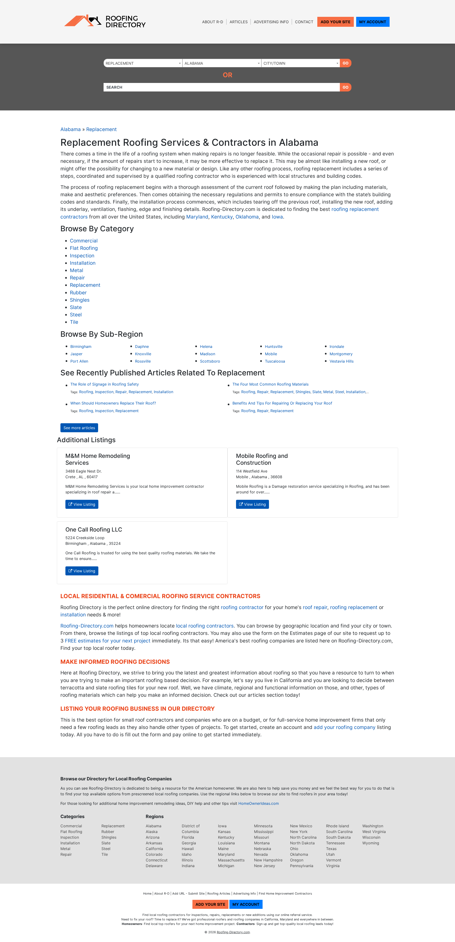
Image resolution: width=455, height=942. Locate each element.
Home (147, 893)
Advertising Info (271, 21)
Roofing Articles (218, 893)
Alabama (70, 129)
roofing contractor (242, 607)
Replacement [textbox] (120, 63)
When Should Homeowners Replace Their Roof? (113, 403)
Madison (207, 353)
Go (346, 63)
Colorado (154, 854)
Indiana (188, 865)
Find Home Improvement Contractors (285, 893)
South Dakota (338, 837)
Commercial (84, 241)
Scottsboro (210, 361)
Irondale (337, 346)
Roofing (86, 391)
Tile (74, 322)
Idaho (187, 854)
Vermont (333, 860)
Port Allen (79, 361)
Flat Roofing (84, 248)
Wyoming (370, 843)
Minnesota (263, 826)
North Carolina (303, 837)
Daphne (142, 346)
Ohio (294, 848)
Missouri (261, 837)
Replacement (101, 129)
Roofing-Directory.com (87, 626)
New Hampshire (268, 860)
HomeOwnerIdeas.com (258, 803)
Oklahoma (247, 217)
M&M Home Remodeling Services (97, 459)
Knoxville (143, 353)
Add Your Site (335, 21)
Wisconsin (371, 837)
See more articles (79, 427)
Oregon (296, 860)
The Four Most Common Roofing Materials (270, 384)
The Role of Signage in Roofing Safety (104, 384)
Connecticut (157, 860)
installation (73, 615)
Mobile (271, 353)
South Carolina (339, 831)
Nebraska (262, 848)
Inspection (82, 256)
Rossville (143, 361)
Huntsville (273, 346)
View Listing (83, 504)
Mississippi (263, 831)
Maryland (197, 217)
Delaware (154, 865)
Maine (223, 848)
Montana (262, 843)
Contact (304, 21)
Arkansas (154, 843)
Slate (76, 307)
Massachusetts (231, 860)
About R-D (212, 21)
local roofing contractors (205, 626)
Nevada (261, 854)
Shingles (80, 300)
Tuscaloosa (275, 361)
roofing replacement (354, 607)
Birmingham (80, 346)
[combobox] (143, 63)
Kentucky (222, 217)
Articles (239, 21)
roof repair (315, 607)
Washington (372, 826)
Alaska (152, 831)
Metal (76, 270)
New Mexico (301, 826)
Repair (77, 278)
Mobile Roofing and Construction (262, 459)
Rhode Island (337, 826)
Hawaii (188, 848)
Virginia (333, 865)
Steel (76, 315)
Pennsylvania (301, 865)
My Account (372, 21)
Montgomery (341, 353)
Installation (83, 263)
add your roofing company (345, 727)
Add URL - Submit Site (188, 893)
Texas (331, 848)
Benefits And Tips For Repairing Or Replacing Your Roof (282, 403)
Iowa (277, 217)
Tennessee (335, 843)
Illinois (187, 860)
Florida (188, 837)
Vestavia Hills (342, 361)
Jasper (76, 353)
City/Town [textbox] (274, 63)
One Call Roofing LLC (93, 529)
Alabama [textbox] (194, 63)
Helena (206, 346)
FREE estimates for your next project (107, 641)
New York (299, 831)
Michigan (226, 865)
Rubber (78, 293)
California (154, 848)
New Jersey (264, 865)
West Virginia (374, 831)
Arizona (152, 837)
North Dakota (302, 843)
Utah (330, 854)
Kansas (224, 831)
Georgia (189, 843)
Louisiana (226, 843)
